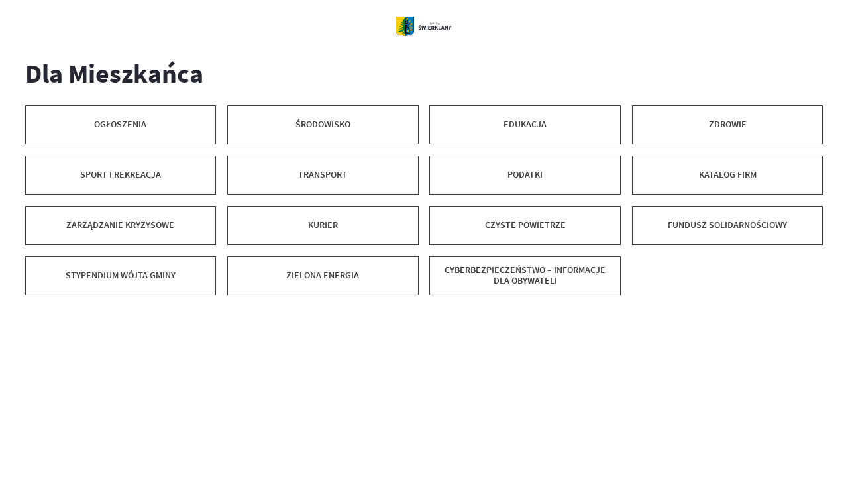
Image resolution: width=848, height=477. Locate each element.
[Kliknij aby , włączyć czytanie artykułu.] (34, 315)
